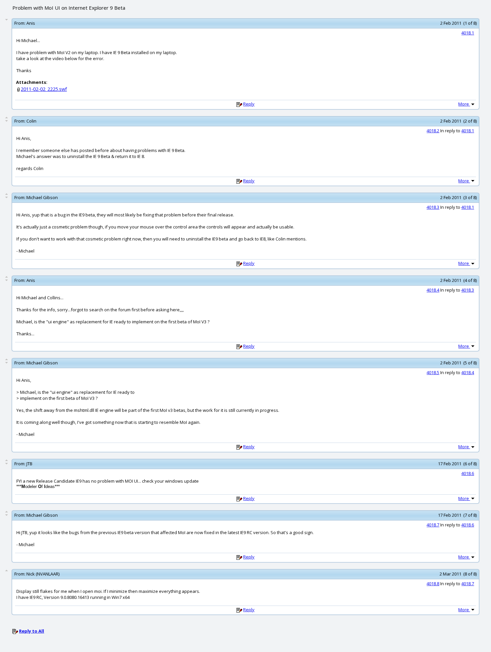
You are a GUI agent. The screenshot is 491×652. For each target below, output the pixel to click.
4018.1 (467, 33)
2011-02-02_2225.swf (44, 89)
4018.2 (433, 131)
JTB (29, 464)
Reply (249, 104)
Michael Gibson (42, 197)
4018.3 (433, 207)
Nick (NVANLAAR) (42, 574)
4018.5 (433, 372)
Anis (30, 23)
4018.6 (467, 473)
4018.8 (433, 584)
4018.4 (433, 290)
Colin (31, 121)
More (464, 104)
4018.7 (433, 525)
